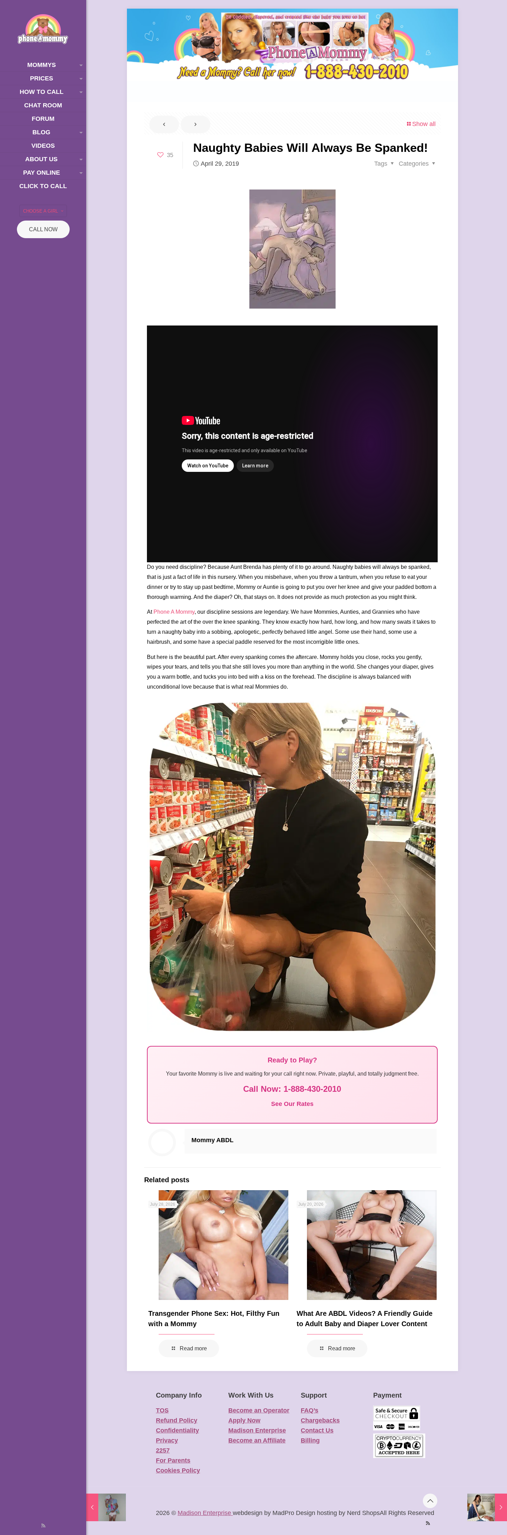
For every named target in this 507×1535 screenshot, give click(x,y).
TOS (162, 1410)
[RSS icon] (43, 1525)
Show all (424, 123)
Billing (310, 1440)
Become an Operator (258, 1410)
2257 (163, 1450)
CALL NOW (43, 229)
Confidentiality (177, 1430)
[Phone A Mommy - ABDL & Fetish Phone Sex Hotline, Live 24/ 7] (43, 29)
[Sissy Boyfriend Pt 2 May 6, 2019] (487, 1507)
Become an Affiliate (257, 1440)
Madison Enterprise (257, 1430)
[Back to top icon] (430, 1501)
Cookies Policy (178, 1470)
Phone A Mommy (174, 612)
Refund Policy (176, 1420)
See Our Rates (292, 1103)
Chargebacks (320, 1420)
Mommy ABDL (212, 1140)
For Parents (173, 1460)
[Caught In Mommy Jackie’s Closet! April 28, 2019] (106, 1507)
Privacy (167, 1440)
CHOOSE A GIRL (40, 211)
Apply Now (244, 1420)
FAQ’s (309, 1410)
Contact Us (317, 1430)
